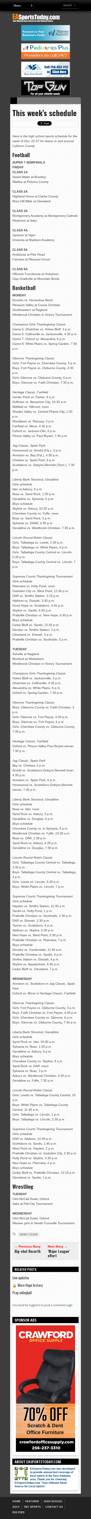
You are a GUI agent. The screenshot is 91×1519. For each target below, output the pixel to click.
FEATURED (32, 1501)
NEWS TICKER (29, 1234)
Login (69, 1305)
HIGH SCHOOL (53, 1501)
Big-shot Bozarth (27, 1251)
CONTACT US (54, 1507)
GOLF (16, 1507)
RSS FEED (18, 1512)
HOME (16, 1501)
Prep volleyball (22, 1292)
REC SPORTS (32, 1507)
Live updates (20, 1277)
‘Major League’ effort (59, 1253)
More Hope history (27, 1285)
